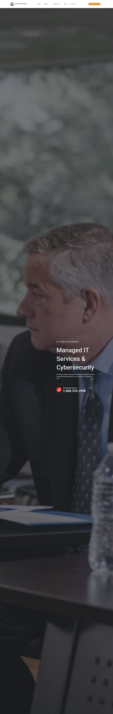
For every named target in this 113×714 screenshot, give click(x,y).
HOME (39, 4)
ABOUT (46, 4)
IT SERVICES (56, 4)
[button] (48, 4)
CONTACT (73, 4)
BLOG (65, 4)
